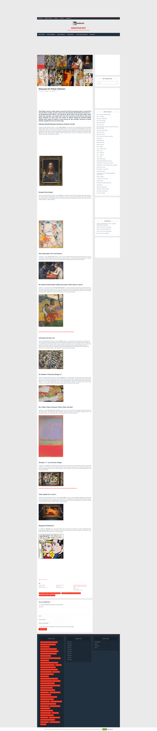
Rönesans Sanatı (42, 585)
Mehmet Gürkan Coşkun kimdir (47, 674)
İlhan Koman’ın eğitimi (45, 708)
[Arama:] (107, 83)
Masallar (92, 34)
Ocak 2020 (69, 657)
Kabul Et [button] (104, 729)
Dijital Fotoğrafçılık (45, 646)
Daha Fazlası (110, 729)
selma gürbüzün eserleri (56, 701)
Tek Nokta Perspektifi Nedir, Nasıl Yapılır (104, 160)
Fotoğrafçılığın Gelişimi (45, 655)
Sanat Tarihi (41, 34)
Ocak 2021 (69, 647)
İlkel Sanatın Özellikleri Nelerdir (47, 719)
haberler (107, 233)
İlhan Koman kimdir (45, 706)
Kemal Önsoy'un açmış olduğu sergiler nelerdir (50, 658)
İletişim (61, 18)
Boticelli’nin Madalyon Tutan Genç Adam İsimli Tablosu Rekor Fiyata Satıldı (80, 586)
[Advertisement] (78, 8)
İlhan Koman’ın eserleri (55, 706)
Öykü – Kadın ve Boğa (101, 120)
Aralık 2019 (69, 659)
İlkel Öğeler (43, 724)
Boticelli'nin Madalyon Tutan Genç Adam (49, 642)
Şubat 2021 (69, 645)
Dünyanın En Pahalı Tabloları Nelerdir (71, 593)
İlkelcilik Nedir (55, 712)
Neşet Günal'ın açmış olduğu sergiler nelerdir (50, 685)
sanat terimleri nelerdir (55, 692)
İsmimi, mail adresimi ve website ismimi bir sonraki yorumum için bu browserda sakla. (57, 626)
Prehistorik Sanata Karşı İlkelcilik (48, 690)
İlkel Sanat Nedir (44, 717)
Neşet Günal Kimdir (100, 142)
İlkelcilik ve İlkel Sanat (101, 122)
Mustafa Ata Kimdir (100, 140)
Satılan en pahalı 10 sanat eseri (47, 595)
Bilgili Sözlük (108, 229)
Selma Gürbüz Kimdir (101, 167)
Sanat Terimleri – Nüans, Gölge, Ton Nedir (105, 162)
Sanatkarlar (70, 34)
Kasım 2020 (69, 651)
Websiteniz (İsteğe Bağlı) (43, 623)
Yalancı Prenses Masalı (101, 158)
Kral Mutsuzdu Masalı (101, 171)
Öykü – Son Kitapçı (100, 116)
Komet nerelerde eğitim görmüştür (48, 667)
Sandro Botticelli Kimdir (46, 694)
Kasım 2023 (69, 643)
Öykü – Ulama (99, 156)
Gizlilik (56, 18)
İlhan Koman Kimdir (60, 585)
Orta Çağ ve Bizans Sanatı (102, 186)
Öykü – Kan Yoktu (100, 124)
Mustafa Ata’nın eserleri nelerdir (47, 683)
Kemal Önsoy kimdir (45, 660)
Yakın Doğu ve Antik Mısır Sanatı (103, 188)
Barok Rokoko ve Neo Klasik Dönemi (104, 182)
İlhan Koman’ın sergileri (46, 712)
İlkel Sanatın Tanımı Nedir (54, 717)
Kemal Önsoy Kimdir (101, 134)
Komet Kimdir (99, 138)
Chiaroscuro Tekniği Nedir (102, 118)
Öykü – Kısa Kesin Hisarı (101, 148)
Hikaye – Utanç (99, 150)
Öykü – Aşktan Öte (100, 152)
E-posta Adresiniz (42, 619)
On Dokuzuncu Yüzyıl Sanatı (102, 178)
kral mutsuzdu (56, 671)
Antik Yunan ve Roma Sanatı (102, 191)
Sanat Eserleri (61, 34)
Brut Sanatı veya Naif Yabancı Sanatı (48, 644)
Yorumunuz (41, 606)
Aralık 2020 (69, 649)
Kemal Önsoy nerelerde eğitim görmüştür (49, 662)
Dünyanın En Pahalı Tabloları (102, 130)
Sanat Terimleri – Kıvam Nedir (102, 169)
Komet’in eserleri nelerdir (46, 671)
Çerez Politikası (48, 18)
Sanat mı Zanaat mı (100, 176)
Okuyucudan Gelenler (82, 34)
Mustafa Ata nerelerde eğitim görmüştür (49, 678)
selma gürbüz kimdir (45, 701)
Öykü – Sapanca (100, 146)
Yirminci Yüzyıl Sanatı (101, 193)
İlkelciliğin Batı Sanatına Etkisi (47, 715)
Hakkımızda (68, 18)
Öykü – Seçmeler (100, 154)
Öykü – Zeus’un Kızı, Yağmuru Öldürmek (105, 136)
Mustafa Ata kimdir (44, 676)
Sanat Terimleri (51, 34)
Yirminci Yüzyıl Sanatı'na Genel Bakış (48, 703)
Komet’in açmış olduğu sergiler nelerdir (49, 669)
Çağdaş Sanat (99, 184)
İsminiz (40, 615)
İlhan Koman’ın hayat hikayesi (46, 710)
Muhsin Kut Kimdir (100, 144)
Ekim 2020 (69, 653)
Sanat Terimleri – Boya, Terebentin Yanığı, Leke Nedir (107, 165)
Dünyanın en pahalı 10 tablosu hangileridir (50, 593)
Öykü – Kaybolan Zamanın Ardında (103, 114)
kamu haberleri (108, 231)
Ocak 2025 (69, 641)
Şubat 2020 (69, 655)
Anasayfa (40, 18)
